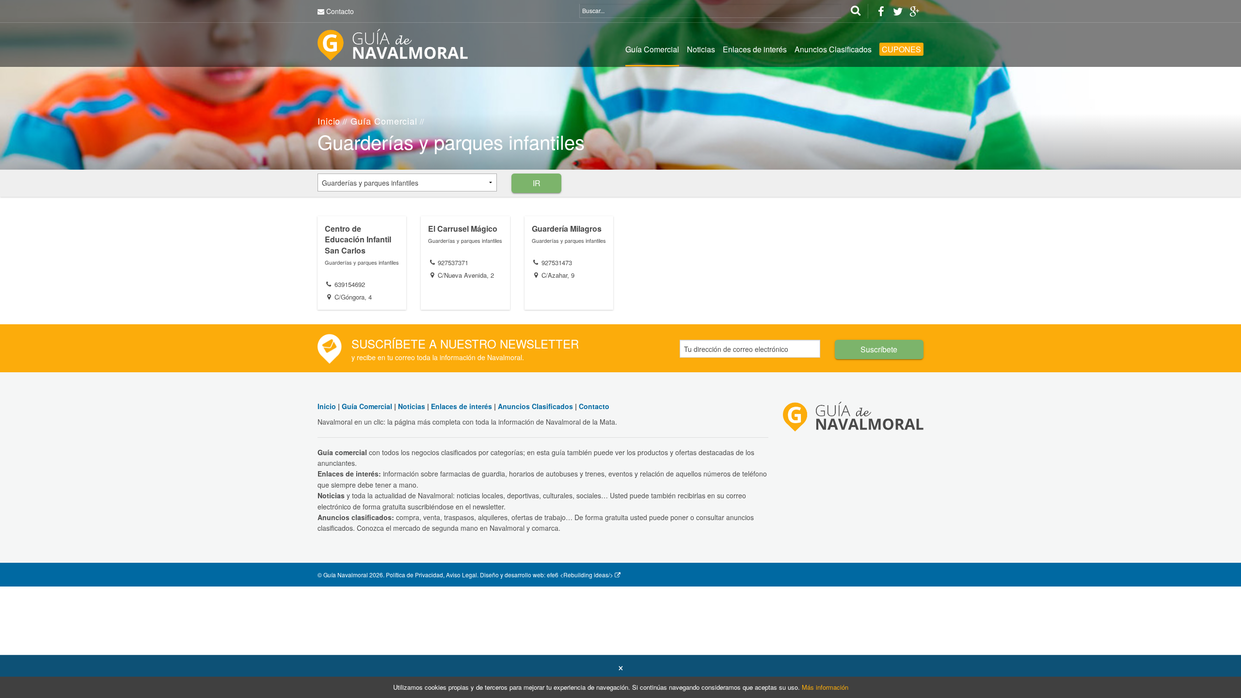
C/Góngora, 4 (353, 296)
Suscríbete (878, 349)
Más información (825, 687)
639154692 (349, 284)
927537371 (453, 262)
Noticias (701, 49)
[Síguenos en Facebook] (881, 10)
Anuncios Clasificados (833, 49)
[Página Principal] (393, 43)
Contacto (340, 11)
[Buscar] (855, 11)
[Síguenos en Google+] (914, 10)
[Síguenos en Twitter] (897, 10)
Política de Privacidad (414, 575)
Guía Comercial (652, 49)
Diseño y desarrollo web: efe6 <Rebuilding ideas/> (546, 575)
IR (537, 183)
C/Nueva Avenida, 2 (466, 275)
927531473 (556, 262)
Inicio (329, 120)
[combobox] (407, 182)
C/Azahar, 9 (557, 275)
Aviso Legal (461, 575)
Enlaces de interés (755, 49)
